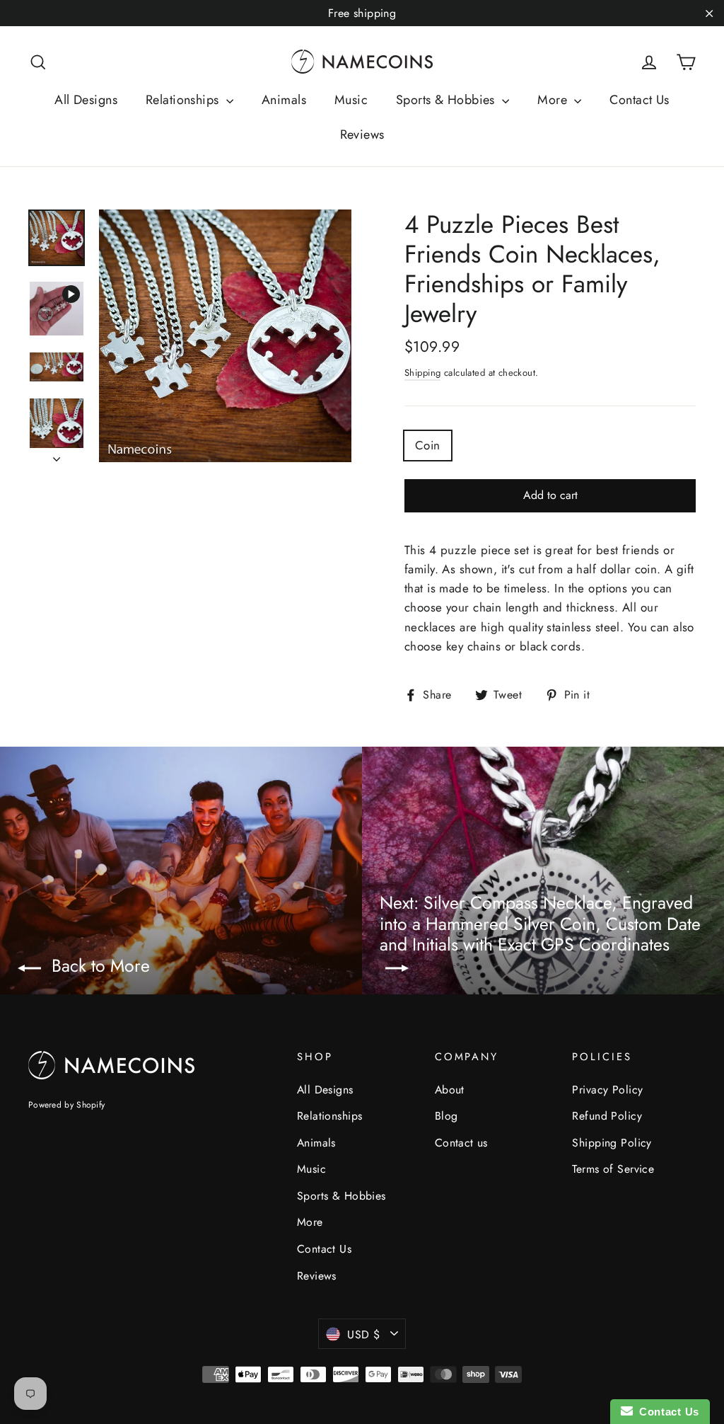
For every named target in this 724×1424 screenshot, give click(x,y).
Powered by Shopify (66, 1104)
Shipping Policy (611, 1143)
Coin (427, 445)
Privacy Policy (607, 1089)
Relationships (184, 100)
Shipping (422, 372)
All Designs (85, 100)
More (554, 100)
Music (351, 100)
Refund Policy (607, 1116)
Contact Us (639, 100)
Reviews (362, 134)
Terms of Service (613, 1169)
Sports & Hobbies (447, 100)
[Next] (56, 455)
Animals (284, 100)
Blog (446, 1116)
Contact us (461, 1143)
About (450, 1089)
